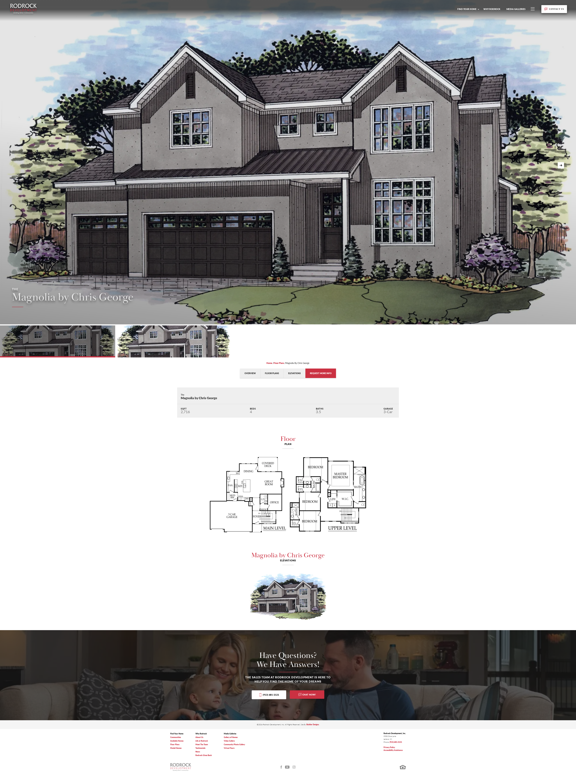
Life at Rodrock (201, 741)
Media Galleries (516, 9)
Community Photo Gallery (234, 744)
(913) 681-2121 (271, 694)
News (197, 751)
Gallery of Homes (231, 737)
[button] (468, 9)
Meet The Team (201, 744)
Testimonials (200, 748)
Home (269, 362)
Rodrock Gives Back (203, 755)
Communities (175, 737)
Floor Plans (279, 362)
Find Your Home (176, 733)
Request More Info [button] (321, 373)
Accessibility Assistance (393, 750)
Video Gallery (229, 741)
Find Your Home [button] (466, 9)
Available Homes (176, 741)
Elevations (294, 373)
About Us (199, 737)
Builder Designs (312, 724)
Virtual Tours (229, 748)
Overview (250, 373)
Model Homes (176, 748)
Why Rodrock (491, 9)
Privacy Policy (389, 747)
